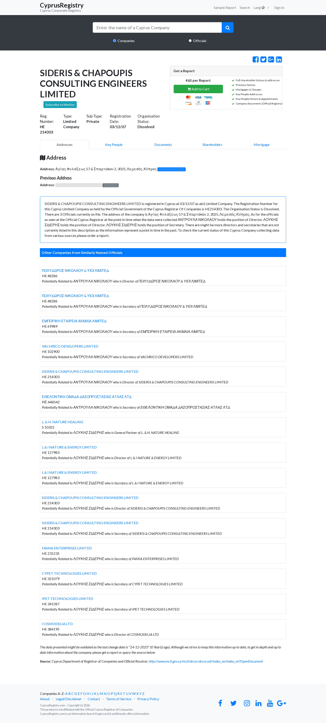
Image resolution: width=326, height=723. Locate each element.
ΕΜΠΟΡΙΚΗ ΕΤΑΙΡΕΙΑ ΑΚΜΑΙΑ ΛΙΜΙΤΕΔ (74, 321)
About (45, 699)
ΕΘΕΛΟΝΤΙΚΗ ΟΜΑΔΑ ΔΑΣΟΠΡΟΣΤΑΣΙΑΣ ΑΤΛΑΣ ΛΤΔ (87, 396)
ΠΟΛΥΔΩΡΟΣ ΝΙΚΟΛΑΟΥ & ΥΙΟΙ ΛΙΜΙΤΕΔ (75, 270)
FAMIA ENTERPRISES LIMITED (67, 548)
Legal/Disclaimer (69, 699)
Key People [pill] (113, 144)
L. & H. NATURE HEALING (62, 422)
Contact (94, 699)
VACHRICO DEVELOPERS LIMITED (70, 346)
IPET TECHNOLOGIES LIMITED (67, 598)
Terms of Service (118, 699)
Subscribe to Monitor (60, 104)
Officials (199, 41)
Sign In (279, 7)
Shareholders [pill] (212, 144)
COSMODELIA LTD (57, 624)
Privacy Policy (148, 699)
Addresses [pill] (65, 144)
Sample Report (225, 7)
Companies (126, 41)
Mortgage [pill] (261, 144)
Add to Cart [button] (200, 89)
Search (245, 7)
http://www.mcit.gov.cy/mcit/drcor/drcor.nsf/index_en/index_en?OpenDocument (206, 661)
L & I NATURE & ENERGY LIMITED (69, 447)
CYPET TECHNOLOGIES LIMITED (69, 573)
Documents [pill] (163, 144)
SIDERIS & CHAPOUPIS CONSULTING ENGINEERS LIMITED (90, 371)
